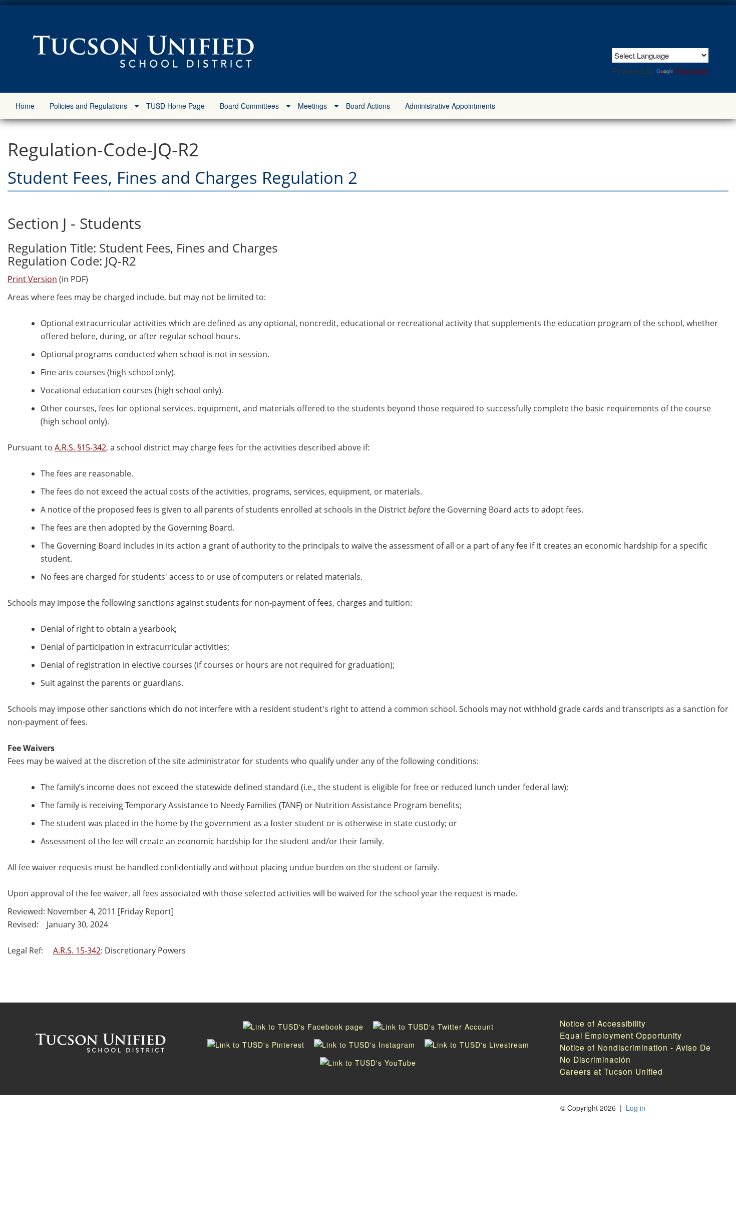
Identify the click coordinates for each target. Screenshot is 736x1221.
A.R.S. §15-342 (80, 447)
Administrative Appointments (450, 106)
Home (25, 106)
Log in (635, 1108)
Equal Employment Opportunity (621, 1035)
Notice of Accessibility (603, 1023)
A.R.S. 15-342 (77, 950)
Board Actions (368, 106)
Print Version (32, 279)
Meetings (312, 106)
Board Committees (249, 106)
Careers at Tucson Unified (611, 1071)
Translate (691, 71)
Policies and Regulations (88, 106)
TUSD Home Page (175, 106)
